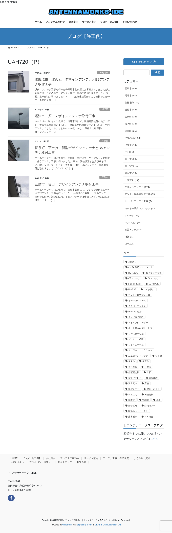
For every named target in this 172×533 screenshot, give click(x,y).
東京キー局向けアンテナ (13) (140, 208)
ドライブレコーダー (138, 322)
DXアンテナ (153, 278)
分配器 (147, 367)
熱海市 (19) (131, 173)
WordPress (67, 525)
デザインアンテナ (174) (137, 187)
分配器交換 (133, 372)
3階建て (132, 262)
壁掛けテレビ (134, 378)
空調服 (145, 400)
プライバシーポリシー (41, 462)
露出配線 (132, 416)
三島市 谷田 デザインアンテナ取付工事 (67, 184)
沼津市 (105, 109)
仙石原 (158, 356)
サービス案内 (91, 458)
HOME (13, 458)
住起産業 (132, 367)
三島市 (105, 177)
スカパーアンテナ (137, 306)
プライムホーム (136, 344)
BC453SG (133, 273)
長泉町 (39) (131, 116)
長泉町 (105, 141)
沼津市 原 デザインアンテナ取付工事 (65, 116)
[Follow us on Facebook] (11, 498)
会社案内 (50, 458)
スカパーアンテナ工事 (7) (138, 201)
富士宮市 (132, 383)
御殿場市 (103, 72)
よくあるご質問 (142, 458)
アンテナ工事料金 (69, 458)
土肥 (149, 372)
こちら (154, 438)
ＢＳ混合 (148, 416)
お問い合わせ (17, 462)
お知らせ (81, 462)
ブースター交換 (136, 333)
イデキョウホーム (137, 300)
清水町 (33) (131, 123)
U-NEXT (132, 289)
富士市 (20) (131, 159)
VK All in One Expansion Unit (108, 525)
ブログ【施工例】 (31, 458)
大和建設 (153, 378)
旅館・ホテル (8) (133, 229)
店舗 (146, 383)
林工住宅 (132, 394)
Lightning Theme (85, 525)
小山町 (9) (130, 152)
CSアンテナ (134, 278)
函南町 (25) (131, 131)
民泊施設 (148, 394)
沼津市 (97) (131, 95)
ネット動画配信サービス (140, 328)
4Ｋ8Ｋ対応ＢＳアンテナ (140, 267)
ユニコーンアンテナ (138, 356)
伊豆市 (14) (131, 145)
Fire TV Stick (134, 284)
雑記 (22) (129, 236)
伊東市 (131, 361)
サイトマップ (65, 462)
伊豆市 (145, 361)
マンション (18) (133, 222)
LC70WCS (154, 284)
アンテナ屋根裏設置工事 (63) (140, 194)
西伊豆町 (132, 405)
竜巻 (158, 400)
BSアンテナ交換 (153, 273)
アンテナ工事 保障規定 (116, 458)
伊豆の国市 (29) (133, 138)
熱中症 (131, 400)
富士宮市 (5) (131, 166)
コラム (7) (130, 243)
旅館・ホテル (153, 389)
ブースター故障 (136, 339)
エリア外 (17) (132, 180)
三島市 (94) (131, 88)
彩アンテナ (133, 389)
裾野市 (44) (131, 109)
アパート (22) (132, 215)
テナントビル (134, 311)
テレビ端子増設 (136, 317)
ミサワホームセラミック (140, 350)
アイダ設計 (149, 289)
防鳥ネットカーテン (138, 411)
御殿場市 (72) (132, 102)
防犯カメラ (149, 405)
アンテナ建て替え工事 (139, 295)
